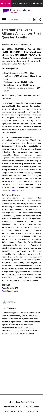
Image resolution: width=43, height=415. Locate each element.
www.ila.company (18, 190)
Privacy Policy (32, 411)
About (11, 402)
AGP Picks (5, 3)
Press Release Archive (25, 402)
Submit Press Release (13, 407)
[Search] (29, 19)
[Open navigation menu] (4, 19)
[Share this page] (39, 19)
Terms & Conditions (31, 407)
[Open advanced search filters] (34, 19)
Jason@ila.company (10, 291)
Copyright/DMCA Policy (14, 411)
